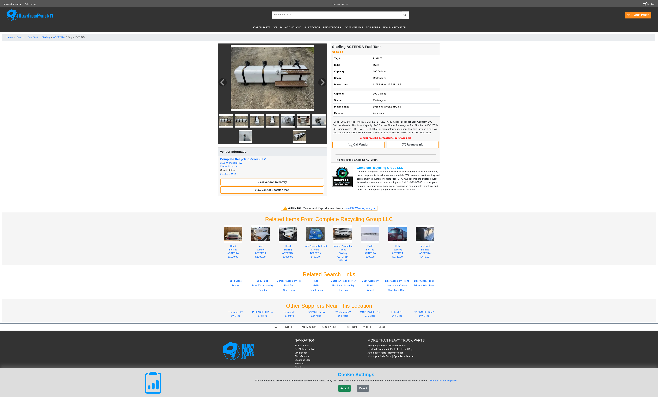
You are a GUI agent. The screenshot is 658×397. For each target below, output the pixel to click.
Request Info (414, 144)
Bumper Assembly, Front (290, 280)
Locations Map (302, 359)
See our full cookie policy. (443, 380)
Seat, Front (289, 290)
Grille (316, 285)
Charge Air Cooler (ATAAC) (345, 280)
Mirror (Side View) (424, 285)
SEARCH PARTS (261, 27)
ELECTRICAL (350, 327)
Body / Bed (262, 280)
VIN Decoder (301, 352)
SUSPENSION (329, 327)
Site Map (299, 363)
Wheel (370, 290)
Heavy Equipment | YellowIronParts (387, 345)
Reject (363, 388)
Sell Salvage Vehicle (305, 349)
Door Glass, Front (424, 280)
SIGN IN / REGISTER (394, 27)
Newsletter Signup (12, 4)
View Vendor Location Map (272, 189)
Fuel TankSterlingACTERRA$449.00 (425, 251)
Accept (344, 388)
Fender (236, 285)
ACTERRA (59, 37)
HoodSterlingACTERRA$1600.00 (233, 251)
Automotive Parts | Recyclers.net (385, 352)
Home (10, 37)
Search (20, 37)
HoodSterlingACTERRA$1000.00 (260, 251)
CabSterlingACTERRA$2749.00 (397, 251)
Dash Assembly (370, 280)
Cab (316, 280)
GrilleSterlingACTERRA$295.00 (370, 251)
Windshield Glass (397, 290)
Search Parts (302, 345)
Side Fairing (316, 290)
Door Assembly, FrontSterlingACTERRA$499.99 (315, 251)
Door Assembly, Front (397, 280)
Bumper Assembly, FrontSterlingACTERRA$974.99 (343, 253)
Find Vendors (302, 356)
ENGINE (288, 327)
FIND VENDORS (332, 27)
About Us (299, 367)
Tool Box (343, 290)
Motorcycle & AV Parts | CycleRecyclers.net (391, 356)
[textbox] (282, 14)
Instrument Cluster (397, 285)
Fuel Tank (33, 37)
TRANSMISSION (307, 327)
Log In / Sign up (340, 4)
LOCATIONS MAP (353, 27)
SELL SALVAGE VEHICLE (287, 27)
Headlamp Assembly (343, 285)
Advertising (30, 4)
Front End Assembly (262, 285)
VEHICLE (368, 327)
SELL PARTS (373, 27)
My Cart (651, 4)
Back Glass (235, 280)
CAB (275, 327)
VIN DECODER (312, 27)
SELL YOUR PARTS (638, 15)
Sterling (46, 37)
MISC (382, 327)
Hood (370, 285)
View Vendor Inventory (272, 182)
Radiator (262, 290)
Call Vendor (360, 144)
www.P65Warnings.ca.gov (359, 208)
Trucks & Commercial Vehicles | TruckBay (390, 349)
